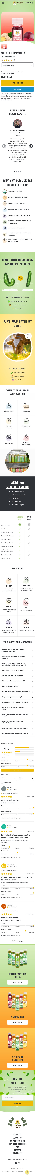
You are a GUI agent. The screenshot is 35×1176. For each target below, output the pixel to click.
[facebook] (16, 1163)
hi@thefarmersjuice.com (17, 1159)
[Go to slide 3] (18, 171)
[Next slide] (31, 146)
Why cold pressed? (17, 1144)
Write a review (17, 770)
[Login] (32, 2)
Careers (17, 1150)
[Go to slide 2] (16, 171)
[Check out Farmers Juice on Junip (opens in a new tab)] (21, 941)
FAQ (17, 1147)
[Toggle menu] (3, 3)
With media (7, 782)
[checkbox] (9, 783)
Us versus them (17, 1141)
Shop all (17, 1134)
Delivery (4, 72)
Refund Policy (29, 1171)
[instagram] (19, 1163)
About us (17, 1137)
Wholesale (17, 1153)
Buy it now (17, 89)
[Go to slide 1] (4, 46)
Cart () (28, 3)
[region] (17, 26)
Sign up (17, 1103)
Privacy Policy (6, 1171)
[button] (8, 60)
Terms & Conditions (17, 1171)
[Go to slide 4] (20, 171)
